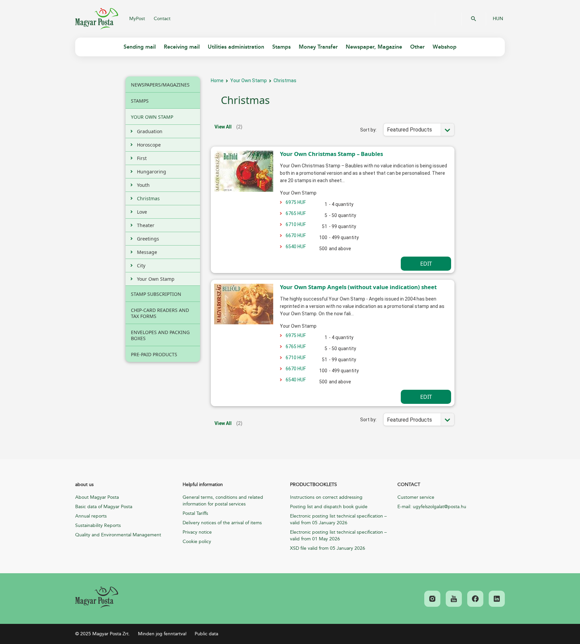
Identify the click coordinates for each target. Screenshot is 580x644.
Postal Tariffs (195, 513)
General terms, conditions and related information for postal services (223, 500)
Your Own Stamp (248, 80)
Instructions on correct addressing (326, 497)
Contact (162, 18)
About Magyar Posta (97, 497)
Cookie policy (197, 541)
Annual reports (91, 516)
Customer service (415, 497)
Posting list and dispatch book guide (329, 506)
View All (223, 126)
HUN (498, 18)
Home (217, 80)
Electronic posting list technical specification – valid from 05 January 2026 (338, 519)
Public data (206, 634)
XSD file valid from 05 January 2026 (327, 548)
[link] (96, 597)
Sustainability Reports (98, 525)
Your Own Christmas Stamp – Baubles (331, 154)
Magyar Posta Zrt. (96, 19)
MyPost (137, 18)
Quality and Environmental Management (118, 535)
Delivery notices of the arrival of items (222, 523)
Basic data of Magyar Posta (103, 506)
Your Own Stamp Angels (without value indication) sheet (358, 287)
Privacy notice (197, 532)
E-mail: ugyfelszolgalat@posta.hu (431, 506)
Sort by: (368, 129)
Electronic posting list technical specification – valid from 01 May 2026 (338, 535)
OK (473, 18)
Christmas (285, 80)
